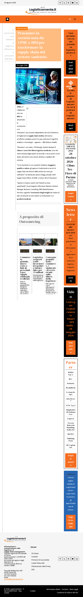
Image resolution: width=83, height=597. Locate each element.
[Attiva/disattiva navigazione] (75, 19)
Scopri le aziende (71, 460)
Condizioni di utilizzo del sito (67, 592)
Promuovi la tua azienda (40, 560)
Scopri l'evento (71, 196)
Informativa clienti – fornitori (57, 589)
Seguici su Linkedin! (70, 522)
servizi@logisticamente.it (13, 579)
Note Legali (74, 589)
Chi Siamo (35, 553)
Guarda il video (71, 347)
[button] (70, 19)
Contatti (34, 556)
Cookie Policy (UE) (37, 563)
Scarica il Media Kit (71, 67)
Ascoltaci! (70, 127)
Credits (32, 591)
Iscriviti (70, 279)
